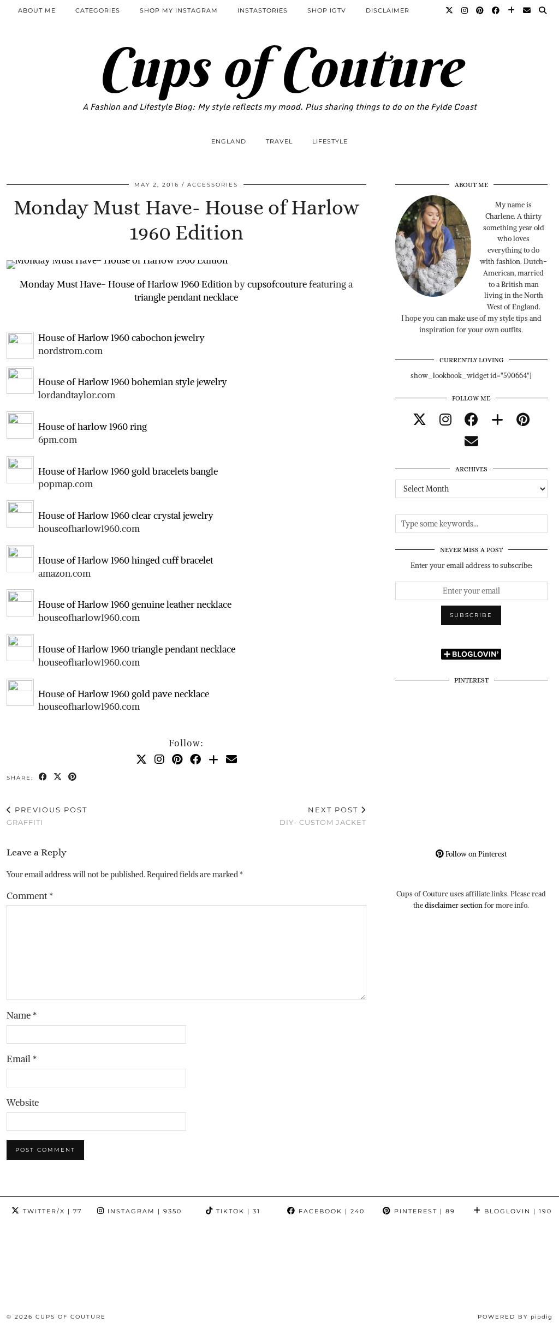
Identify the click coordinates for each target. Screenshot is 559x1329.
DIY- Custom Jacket (323, 816)
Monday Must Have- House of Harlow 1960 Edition (126, 284)
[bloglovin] (497, 419)
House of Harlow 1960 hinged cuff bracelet (125, 560)
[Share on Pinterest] (73, 777)
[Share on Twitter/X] (58, 777)
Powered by (515, 1316)
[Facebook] (496, 10)
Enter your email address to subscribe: (471, 565)
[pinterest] (523, 419)
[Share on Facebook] (43, 777)
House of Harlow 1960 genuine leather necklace (134, 604)
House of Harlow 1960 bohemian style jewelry (132, 382)
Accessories (212, 184)
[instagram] (445, 419)
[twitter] (419, 419)
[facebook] (471, 419)
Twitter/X (51, 1211)
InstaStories (262, 10)
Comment (30, 896)
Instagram (143, 1211)
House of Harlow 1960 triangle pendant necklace (136, 649)
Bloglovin (516, 1211)
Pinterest (423, 1211)
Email (22, 1059)
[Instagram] (464, 10)
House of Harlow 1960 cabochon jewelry (121, 338)
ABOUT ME (37, 10)
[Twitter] (449, 10)
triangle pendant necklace (186, 297)
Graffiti (47, 816)
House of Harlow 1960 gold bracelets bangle (128, 471)
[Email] (527, 10)
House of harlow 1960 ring (92, 427)
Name (22, 1015)
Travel (279, 141)
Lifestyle (330, 141)
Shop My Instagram (179, 10)
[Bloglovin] (511, 10)
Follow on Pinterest (475, 854)
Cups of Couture (279, 67)
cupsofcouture (277, 284)
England (228, 141)
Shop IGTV (326, 10)
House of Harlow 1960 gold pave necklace (123, 694)
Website (23, 1103)
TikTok (236, 1211)
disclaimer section (454, 905)
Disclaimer (387, 10)
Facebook (330, 1211)
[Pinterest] (480, 10)
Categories (97, 10)
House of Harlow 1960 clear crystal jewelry (125, 516)
